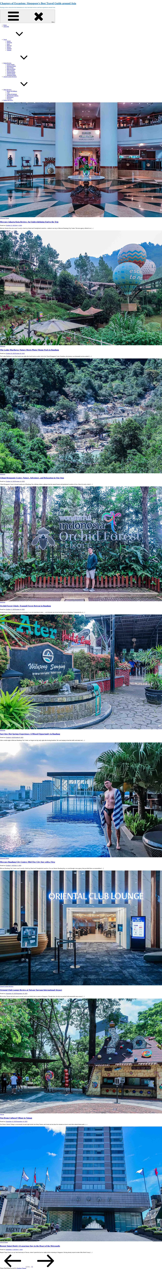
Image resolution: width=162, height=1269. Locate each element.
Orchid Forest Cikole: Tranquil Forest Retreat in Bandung (25, 606)
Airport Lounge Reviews (10, 76)
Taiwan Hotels (11, 70)
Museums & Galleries (12, 95)
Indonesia (9, 42)
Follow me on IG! (8, 100)
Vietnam (9, 50)
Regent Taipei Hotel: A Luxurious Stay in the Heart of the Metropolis (30, 1246)
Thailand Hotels (11, 72)
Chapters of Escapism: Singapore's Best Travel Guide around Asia (38, 3)
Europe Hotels (10, 64)
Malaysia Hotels (11, 69)
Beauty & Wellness (12, 91)
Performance (10, 97)
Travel (5, 39)
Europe (9, 41)
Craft (8, 92)
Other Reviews (7, 89)
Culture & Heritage (12, 94)
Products (9, 98)
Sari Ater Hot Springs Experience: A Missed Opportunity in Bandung (30, 734)
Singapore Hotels (11, 75)
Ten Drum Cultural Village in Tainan (16, 1118)
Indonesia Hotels (11, 66)
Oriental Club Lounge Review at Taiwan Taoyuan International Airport (31, 990)
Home (5, 25)
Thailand (9, 48)
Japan (8, 44)
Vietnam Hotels (11, 73)
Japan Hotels (10, 67)
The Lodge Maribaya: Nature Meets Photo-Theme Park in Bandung (29, 350)
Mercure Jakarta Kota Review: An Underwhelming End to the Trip (29, 222)
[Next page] (45, 1266)
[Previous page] (12, 1266)
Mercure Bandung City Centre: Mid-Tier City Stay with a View (27, 862)
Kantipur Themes (21, 1268)
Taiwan (9, 47)
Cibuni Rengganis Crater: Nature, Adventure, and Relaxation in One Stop (32, 478)
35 (32, 1266)
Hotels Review (7, 63)
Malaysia (9, 45)
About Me (6, 26)
